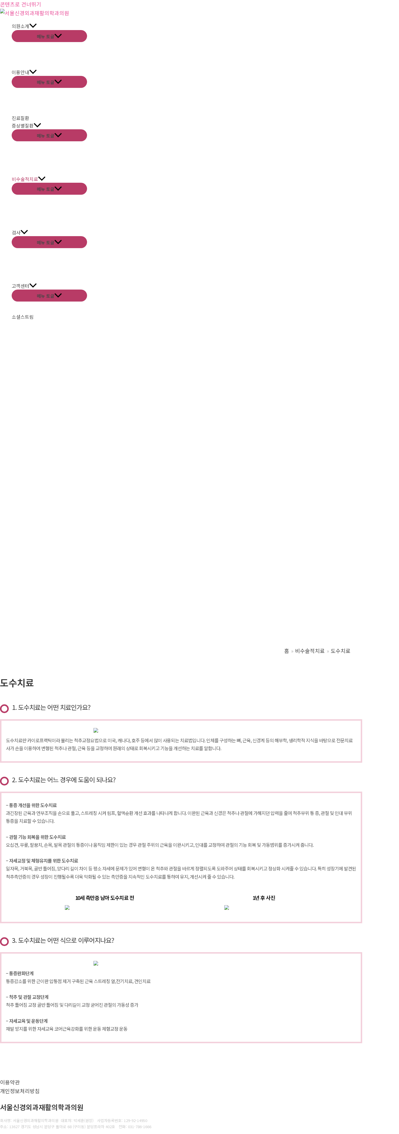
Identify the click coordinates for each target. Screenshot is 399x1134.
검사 (16, 232)
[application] (33, 26)
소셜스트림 (23, 316)
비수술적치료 (25, 178)
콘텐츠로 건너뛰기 (20, 4)
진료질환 (20, 117)
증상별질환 (23, 125)
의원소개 (20, 25)
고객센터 (20, 285)
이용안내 (20, 72)
